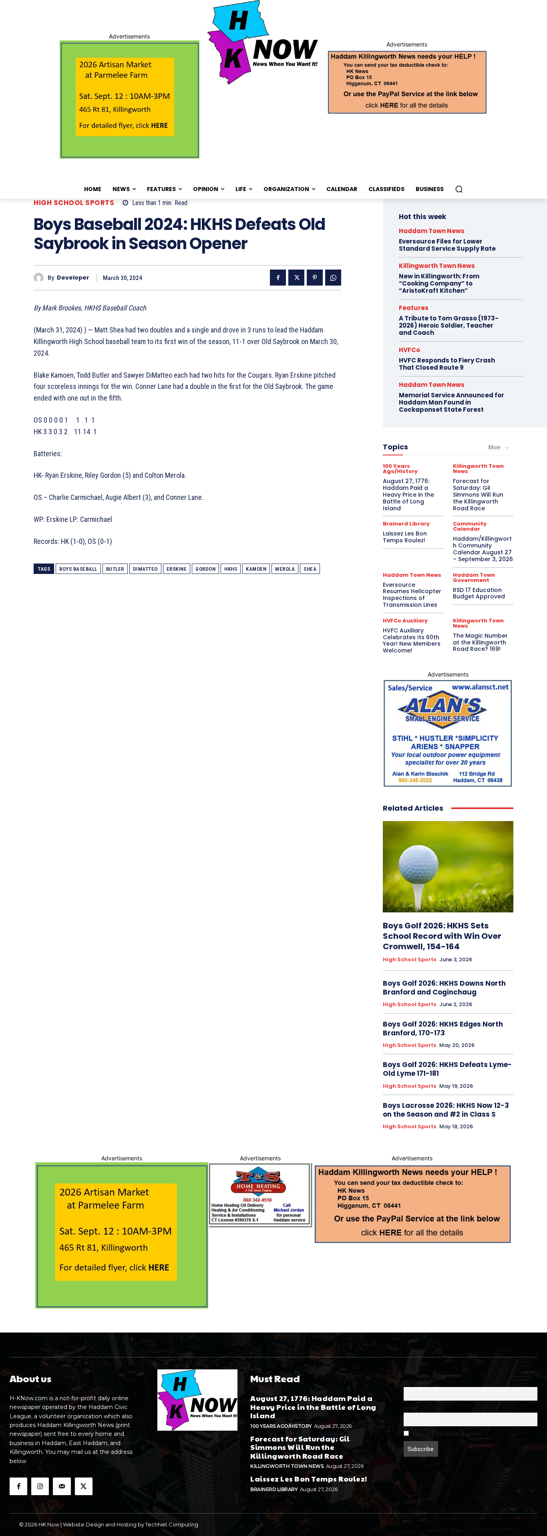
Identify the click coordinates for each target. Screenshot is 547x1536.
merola (285, 569)
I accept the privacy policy (446, 1434)
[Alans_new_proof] (448, 733)
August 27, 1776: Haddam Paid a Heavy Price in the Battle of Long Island (408, 494)
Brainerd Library (406, 523)
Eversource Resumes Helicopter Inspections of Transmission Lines (412, 595)
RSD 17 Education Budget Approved (479, 593)
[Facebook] (278, 278)
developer (73, 277)
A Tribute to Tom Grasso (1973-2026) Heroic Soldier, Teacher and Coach (449, 325)
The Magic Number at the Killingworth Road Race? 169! (480, 642)
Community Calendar (470, 526)
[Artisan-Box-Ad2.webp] (129, 99)
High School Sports (74, 202)
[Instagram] (40, 1486)
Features (413, 308)
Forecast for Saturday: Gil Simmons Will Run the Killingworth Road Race (478, 494)
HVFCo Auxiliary (405, 620)
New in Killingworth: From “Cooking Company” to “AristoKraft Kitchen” (439, 283)
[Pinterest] (315, 278)
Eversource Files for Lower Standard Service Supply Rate (447, 245)
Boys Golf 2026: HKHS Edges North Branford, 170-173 (443, 1028)
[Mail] (61, 1486)
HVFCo (409, 350)
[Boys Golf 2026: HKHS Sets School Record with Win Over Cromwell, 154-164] (448, 866)
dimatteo (145, 569)
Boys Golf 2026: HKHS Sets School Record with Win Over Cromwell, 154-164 (442, 936)
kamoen (256, 569)
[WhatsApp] (333, 278)
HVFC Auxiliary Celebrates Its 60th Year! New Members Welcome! (411, 640)
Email (410, 1408)
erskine (177, 569)
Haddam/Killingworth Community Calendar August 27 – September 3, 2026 (483, 549)
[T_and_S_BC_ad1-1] (260, 1195)
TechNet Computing (171, 1524)
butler (115, 569)
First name (417, 1382)
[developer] (41, 278)
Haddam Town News (432, 231)
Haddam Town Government (474, 577)
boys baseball (78, 569)
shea (310, 569)
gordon (205, 569)
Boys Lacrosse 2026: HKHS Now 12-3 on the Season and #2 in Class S (446, 1110)
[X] (296, 278)
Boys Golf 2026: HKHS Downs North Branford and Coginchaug (444, 987)
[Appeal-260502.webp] (406, 81)
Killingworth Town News (437, 266)
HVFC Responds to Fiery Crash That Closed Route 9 (447, 364)
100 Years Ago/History (400, 468)
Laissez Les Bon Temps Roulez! (405, 536)
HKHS (230, 569)
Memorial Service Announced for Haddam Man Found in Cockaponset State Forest (451, 402)
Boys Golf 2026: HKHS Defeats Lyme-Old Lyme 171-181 (447, 1069)
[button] (459, 189)
